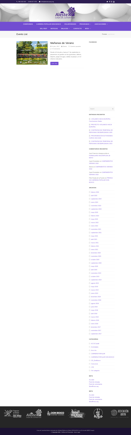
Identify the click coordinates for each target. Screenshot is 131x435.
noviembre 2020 (96, 256)
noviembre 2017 (96, 330)
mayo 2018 (94, 310)
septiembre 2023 (96, 209)
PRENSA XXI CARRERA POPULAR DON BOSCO (101, 180)
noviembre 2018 (96, 300)
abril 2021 (94, 239)
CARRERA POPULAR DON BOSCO (102, 357)
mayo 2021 (94, 236)
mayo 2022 (94, 219)
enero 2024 (94, 202)
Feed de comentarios (95, 384)
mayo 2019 (94, 286)
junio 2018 (94, 307)
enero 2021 (94, 249)
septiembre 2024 (96, 199)
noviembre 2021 (96, 229)
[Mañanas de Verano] (32, 53)
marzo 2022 (94, 222)
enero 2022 (94, 226)
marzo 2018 (94, 317)
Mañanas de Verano (62, 43)
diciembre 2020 (96, 253)
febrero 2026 (95, 192)
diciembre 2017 (96, 327)
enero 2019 (94, 293)
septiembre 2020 (96, 263)
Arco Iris (94, 350)
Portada (104, 34)
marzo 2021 (94, 242)
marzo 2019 (94, 290)
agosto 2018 (95, 303)
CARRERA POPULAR (98, 353)
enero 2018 (94, 323)
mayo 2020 (94, 266)
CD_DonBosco (96, 360)
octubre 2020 (95, 259)
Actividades (94, 347)
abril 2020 (94, 269)
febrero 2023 (95, 215)
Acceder (91, 380)
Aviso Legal (77, 432)
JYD (92, 367)
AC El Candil (95, 343)
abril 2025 (94, 195)
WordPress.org (93, 386)
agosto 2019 (95, 283)
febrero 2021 (95, 246)
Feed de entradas (94, 382)
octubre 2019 (95, 276)
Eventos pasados (75, 46)
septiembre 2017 (96, 333)
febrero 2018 (95, 320)
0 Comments (56, 48)
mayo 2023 (94, 212)
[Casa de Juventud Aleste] (65, 12)
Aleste (65, 46)
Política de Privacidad (67, 432)
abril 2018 (94, 313)
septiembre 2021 (96, 232)
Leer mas (54, 63)
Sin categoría (95, 370)
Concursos (94, 364)
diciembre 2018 (96, 296)
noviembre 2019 (96, 273)
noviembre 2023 (96, 205)
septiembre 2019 (96, 280)
